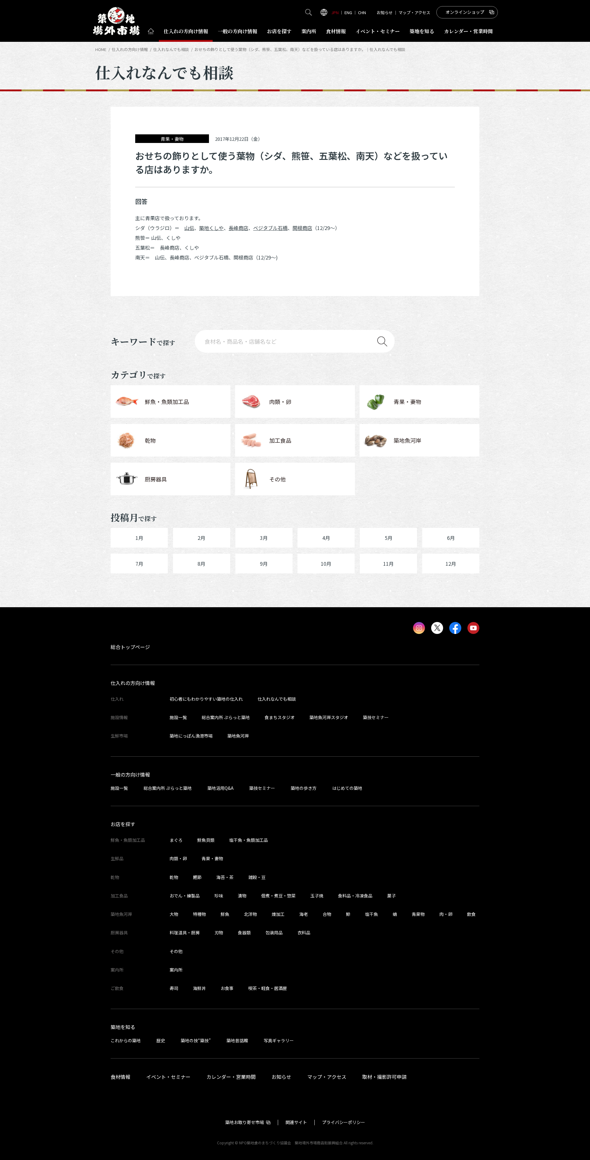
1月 (139, 537)
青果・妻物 (212, 858)
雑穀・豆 (257, 877)
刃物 (218, 932)
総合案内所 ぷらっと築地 (226, 717)
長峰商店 (238, 228)
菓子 (391, 896)
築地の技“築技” (196, 1040)
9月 (264, 563)
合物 (327, 914)
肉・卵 (445, 914)
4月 (326, 537)
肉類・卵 (178, 858)
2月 (201, 537)
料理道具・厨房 (185, 932)
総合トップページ (130, 647)
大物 (174, 914)
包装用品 (274, 932)
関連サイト (296, 1122)
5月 (388, 537)
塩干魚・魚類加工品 (248, 840)
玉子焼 (316, 896)
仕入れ (186, 31)
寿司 (174, 988)
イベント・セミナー (168, 1076)
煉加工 (278, 914)
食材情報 (336, 31)
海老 (303, 914)
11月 (388, 563)
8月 (201, 563)
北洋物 (250, 914)
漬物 (242, 896)
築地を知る (422, 31)
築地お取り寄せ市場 (244, 1122)
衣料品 (303, 932)
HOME (100, 49)
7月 (139, 563)
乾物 (174, 877)
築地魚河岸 (238, 736)
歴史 (160, 1040)
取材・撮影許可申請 (384, 1076)
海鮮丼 (199, 988)
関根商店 (302, 228)
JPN (335, 12)
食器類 (244, 932)
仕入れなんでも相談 (171, 49)
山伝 (189, 228)
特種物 (199, 914)
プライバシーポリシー (343, 1122)
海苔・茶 (225, 877)
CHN (362, 12)
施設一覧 (178, 717)
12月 (451, 563)
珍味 (218, 896)
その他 (176, 951)
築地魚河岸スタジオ (328, 717)
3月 (264, 537)
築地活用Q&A (220, 788)
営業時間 (468, 31)
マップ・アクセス (414, 12)
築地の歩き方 (304, 788)
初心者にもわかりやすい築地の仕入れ (206, 699)
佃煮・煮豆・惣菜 (278, 896)
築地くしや (211, 228)
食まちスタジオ (280, 717)
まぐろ (176, 840)
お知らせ (385, 12)
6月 (451, 537)
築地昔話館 (237, 1040)
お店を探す (279, 31)
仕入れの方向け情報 (130, 49)
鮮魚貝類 (205, 840)
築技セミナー (376, 717)
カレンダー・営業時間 (231, 1076)
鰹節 (197, 877)
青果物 (418, 914)
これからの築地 (126, 1040)
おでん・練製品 (185, 896)
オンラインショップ (465, 12)
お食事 (227, 988)
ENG (348, 12)
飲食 (471, 914)
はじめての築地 (347, 788)
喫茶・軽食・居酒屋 (267, 988)
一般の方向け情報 (130, 774)
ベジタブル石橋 (270, 228)
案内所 (308, 31)
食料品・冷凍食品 (355, 896)
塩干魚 (371, 914)
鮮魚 (225, 914)
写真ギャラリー (279, 1040)
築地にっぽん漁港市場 (191, 736)
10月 (326, 563)
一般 (237, 31)
